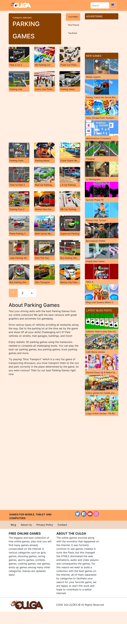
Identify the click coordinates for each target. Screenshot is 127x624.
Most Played (73, 25)
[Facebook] (84, 514)
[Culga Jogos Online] (27, 604)
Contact (62, 524)
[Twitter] (77, 514)
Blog (13, 524)
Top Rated (72, 33)
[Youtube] (90, 514)
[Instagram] (96, 514)
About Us (26, 524)
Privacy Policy (44, 524)
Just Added (73, 17)
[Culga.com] (21, 5)
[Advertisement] (44, 117)
